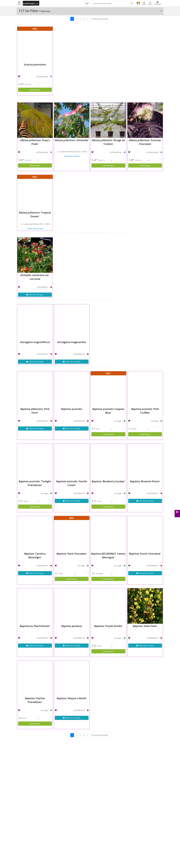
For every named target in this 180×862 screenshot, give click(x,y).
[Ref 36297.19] (122, 152)
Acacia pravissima (35, 64)
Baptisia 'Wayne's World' (71, 698)
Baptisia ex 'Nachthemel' (35, 626)
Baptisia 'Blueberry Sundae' (108, 481)
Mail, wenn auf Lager (36, 295)
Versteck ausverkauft (99, 19)
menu (19, 4)
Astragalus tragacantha (71, 342)
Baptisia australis (71, 409)
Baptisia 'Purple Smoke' (108, 626)
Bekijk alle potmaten (72, 156)
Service (150, 4)
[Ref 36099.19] (49, 77)
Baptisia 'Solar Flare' (145, 626)
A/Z (87, 3)
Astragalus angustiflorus (35, 342)
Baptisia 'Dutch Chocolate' (145, 553)
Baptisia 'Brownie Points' (145, 481)
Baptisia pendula (71, 626)
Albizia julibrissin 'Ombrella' (72, 140)
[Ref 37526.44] (159, 152)
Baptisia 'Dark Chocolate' (72, 553)
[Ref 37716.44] (49, 152)
